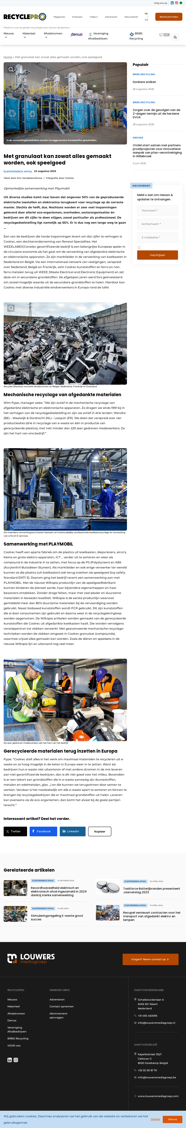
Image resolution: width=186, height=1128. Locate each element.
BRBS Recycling (136, 36)
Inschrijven (157, 255)
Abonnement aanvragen (58, 1015)
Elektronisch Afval (18, 171)
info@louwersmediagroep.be (157, 1077)
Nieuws (9, 33)
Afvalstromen (53, 33)
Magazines (59, 16)
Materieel (29, 33)
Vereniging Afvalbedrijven (98, 36)
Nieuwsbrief (131, 16)
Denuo (11, 1020)
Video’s (94, 16)
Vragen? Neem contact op (148, 959)
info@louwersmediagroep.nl (156, 1022)
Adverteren (111, 16)
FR (146, 20)
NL (146, 13)
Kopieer (99, 831)
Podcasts (77, 16)
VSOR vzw (14, 1045)
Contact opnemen (62, 1006)
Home (8, 57)
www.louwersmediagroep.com (158, 1096)
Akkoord (172, 1119)
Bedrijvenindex (169, 16)
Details (155, 1119)
